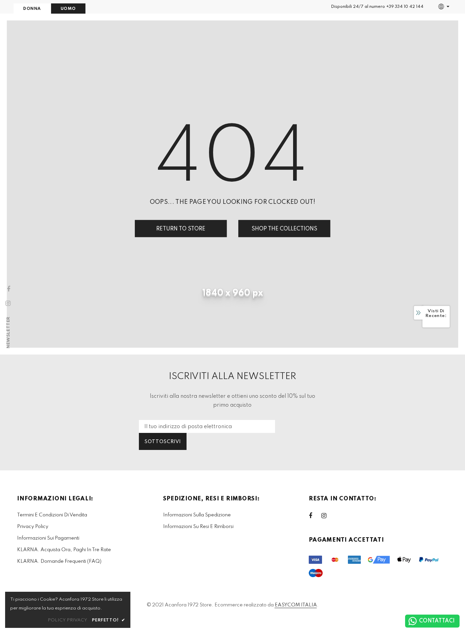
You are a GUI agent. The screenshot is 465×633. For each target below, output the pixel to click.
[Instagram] (327, 516)
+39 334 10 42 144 (404, 7)
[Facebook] (315, 516)
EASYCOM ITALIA (296, 605)
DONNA (32, 9)
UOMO (68, 9)
